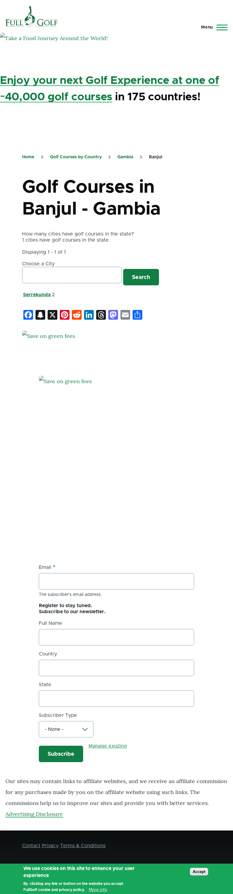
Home (28, 157)
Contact (31, 845)
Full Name (50, 623)
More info (98, 890)
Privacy (50, 845)
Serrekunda (37, 294)
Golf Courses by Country (76, 157)
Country (48, 654)
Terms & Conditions (83, 845)
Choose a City (38, 263)
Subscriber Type (58, 715)
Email (45, 567)
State (45, 684)
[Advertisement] (84, 501)
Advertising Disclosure (34, 813)
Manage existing (108, 746)
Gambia (125, 157)
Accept (199, 871)
